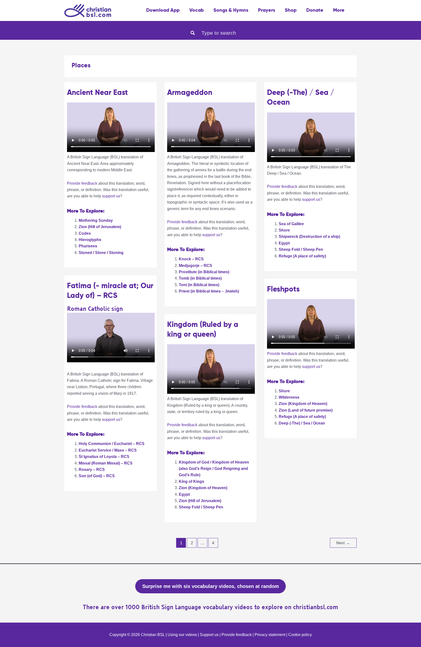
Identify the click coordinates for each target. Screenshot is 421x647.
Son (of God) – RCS (97, 476)
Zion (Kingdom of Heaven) (303, 404)
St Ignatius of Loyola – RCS (104, 457)
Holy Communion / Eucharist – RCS (111, 444)
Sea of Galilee (291, 224)
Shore (284, 230)
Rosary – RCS (92, 469)
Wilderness (289, 397)
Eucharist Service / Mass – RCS (108, 450)
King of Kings (191, 481)
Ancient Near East (97, 93)
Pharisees (88, 246)
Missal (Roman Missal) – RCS (106, 463)
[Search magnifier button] (193, 33)
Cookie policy (300, 635)
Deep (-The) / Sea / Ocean (302, 423)
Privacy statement (270, 635)
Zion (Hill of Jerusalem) (100, 227)
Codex (85, 233)
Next (343, 543)
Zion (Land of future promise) (306, 410)
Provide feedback (82, 183)
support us (111, 196)
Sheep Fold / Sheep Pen (301, 249)
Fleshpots (283, 289)
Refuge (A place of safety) (302, 256)
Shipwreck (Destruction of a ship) (309, 236)
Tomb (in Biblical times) (200, 278)
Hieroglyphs (90, 240)
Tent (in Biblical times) (199, 285)
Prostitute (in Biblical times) (204, 272)
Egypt (284, 243)
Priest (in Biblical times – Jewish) (209, 291)
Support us (209, 635)
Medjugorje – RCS (195, 265)
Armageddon (189, 93)
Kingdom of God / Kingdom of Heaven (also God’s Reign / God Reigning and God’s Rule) (214, 468)
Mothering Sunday (96, 220)
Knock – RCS (191, 259)
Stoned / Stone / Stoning (101, 253)
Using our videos (182, 635)
